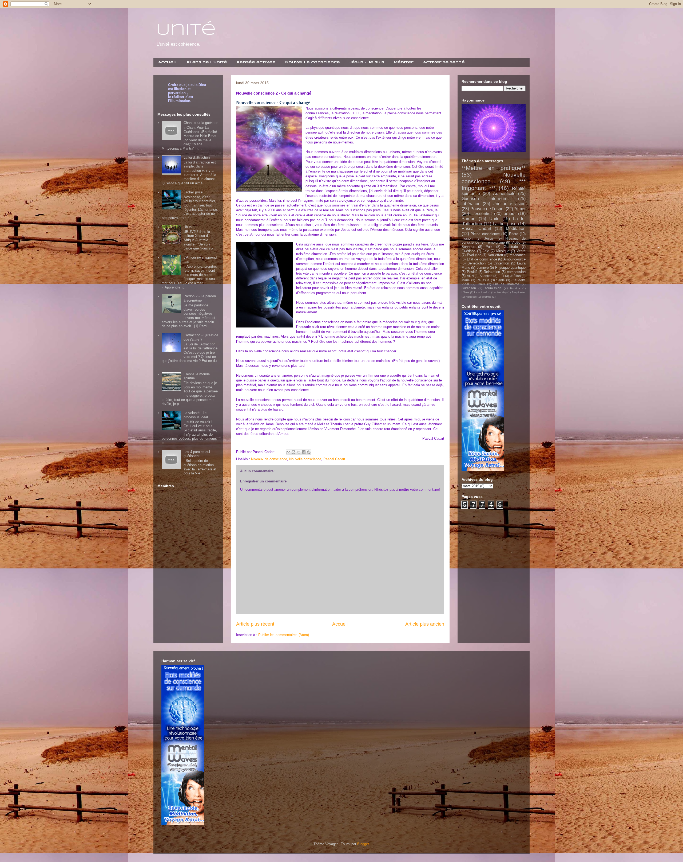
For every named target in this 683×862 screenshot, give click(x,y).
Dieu (481, 284)
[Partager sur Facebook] (303, 452)
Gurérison (469, 288)
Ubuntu (189, 227)
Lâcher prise (193, 192)
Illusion (467, 238)
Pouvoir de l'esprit (487, 208)
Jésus (489, 238)
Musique (502, 251)
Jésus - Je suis (367, 62)
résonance (518, 255)
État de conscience (482, 259)
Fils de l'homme (506, 284)
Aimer (520, 208)
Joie (486, 251)
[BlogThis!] (293, 452)
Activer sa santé (444, 62)
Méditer (404, 62)
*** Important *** (494, 184)
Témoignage (495, 242)
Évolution (474, 255)
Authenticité (504, 193)
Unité (186, 30)
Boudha (515, 288)
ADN (470, 276)
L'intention (501, 263)
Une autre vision (509, 203)
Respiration (519, 292)
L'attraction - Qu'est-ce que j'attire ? (201, 337)
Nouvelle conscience (305, 459)
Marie (466, 280)
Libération (471, 203)
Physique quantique (510, 268)
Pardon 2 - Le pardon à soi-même (200, 298)
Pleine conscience (485, 234)
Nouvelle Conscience (312, 62)
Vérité (521, 251)
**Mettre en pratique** (494, 168)
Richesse (471, 296)
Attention (486, 276)
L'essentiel (481, 213)
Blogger (363, 844)
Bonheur (468, 247)
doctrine (486, 296)
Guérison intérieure (484, 198)
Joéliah (515, 276)
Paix (489, 247)
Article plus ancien (424, 624)
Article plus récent (255, 624)
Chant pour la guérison (201, 123)
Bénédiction (476, 263)
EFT (501, 276)
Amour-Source (514, 259)
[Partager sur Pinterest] (308, 452)
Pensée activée (256, 62)
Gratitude (511, 247)
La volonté (480, 292)
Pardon (468, 218)
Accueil (167, 62)
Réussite (482, 280)
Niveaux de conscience (269, 459)
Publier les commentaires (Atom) (283, 635)
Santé (500, 280)
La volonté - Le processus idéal (196, 415)
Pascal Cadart (334, 459)
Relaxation (492, 272)
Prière (513, 234)
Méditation (516, 228)
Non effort (495, 255)
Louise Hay (500, 292)
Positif (472, 272)
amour (510, 213)
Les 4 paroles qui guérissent (197, 454)
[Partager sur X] (298, 452)
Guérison (468, 251)
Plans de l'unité (207, 62)
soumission (493, 288)
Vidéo (515, 242)
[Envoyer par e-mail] (288, 452)
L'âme (465, 292)
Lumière (482, 268)
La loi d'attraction (197, 157)
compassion (516, 272)
